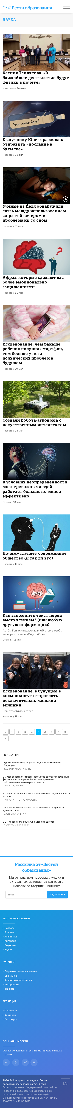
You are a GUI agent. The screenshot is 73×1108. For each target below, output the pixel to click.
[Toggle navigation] (67, 7)
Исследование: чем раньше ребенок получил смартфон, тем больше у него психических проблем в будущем (33, 353)
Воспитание (23, 768)
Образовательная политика (20, 971)
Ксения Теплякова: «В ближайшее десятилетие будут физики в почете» (36, 77)
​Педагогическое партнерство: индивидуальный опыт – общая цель (33, 763)
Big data (9, 988)
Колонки (9, 932)
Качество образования (18, 980)
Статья (7, 502)
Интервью (9, 88)
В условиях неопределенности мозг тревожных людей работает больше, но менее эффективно (35, 489)
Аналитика (10, 936)
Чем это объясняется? (18, 710)
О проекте (10, 1010)
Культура (21, 813)
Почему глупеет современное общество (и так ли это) (35, 555)
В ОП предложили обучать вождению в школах (28, 821)
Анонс (20, 785)
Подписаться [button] (57, 894)
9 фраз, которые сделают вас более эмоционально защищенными (33, 282)
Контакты (10, 1015)
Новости (9, 927)
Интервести (11, 984)
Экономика (11, 975)
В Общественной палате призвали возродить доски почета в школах (36, 794)
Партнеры (10, 1019)
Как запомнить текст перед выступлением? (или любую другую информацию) (32, 620)
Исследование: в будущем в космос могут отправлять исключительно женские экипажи (32, 698)
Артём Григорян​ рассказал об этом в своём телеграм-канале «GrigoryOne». (32, 632)
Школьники (23, 824)
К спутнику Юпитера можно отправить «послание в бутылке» (33, 144)
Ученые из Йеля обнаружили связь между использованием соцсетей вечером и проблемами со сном (34, 213)
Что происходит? (26, 799)
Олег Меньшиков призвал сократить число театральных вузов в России (33, 808)
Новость (7, 154)
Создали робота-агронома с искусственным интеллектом (34, 422)
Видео (8, 949)
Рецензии (10, 945)
